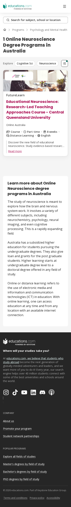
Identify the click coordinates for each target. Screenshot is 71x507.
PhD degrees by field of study (21, 479)
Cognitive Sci (25, 63)
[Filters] (64, 63)
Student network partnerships (21, 436)
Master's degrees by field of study (23, 464)
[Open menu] (64, 6)
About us (8, 421)
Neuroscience (47, 63)
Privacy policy (37, 497)
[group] (37, 63)
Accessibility (53, 497)
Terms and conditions (15, 497)
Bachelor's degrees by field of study (25, 471)
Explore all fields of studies (19, 456)
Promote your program (17, 428)
